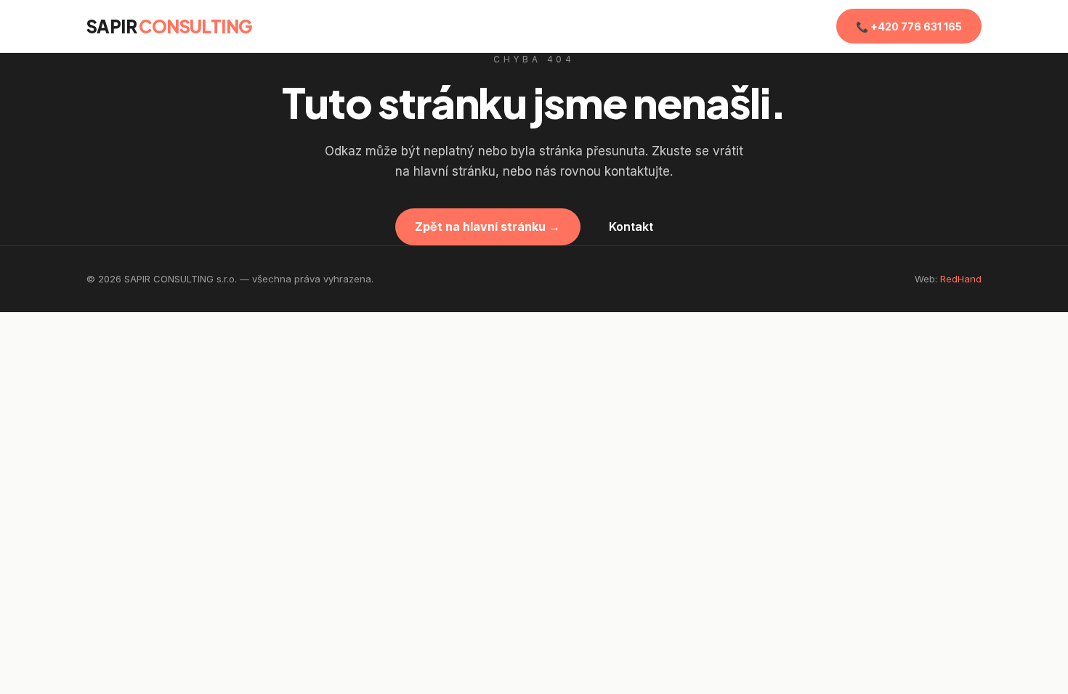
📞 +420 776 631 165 (909, 26)
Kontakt (631, 226)
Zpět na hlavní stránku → (487, 226)
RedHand (961, 279)
